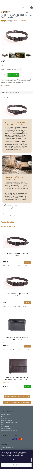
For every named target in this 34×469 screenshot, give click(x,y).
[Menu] (31, 7)
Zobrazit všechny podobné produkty (17, 396)
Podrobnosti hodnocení (20, 20)
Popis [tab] (3, 92)
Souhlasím (16, 465)
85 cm (4, 266)
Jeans (9, 208)
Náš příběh (3, 416)
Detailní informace (5, 85)
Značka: (7, 22)
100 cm (19, 266)
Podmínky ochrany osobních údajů (9, 430)
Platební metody (5, 426)
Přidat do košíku (13, 75)
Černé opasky (15, 208)
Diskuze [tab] (17, 92)
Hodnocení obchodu (6, 414)
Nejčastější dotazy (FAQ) (7, 420)
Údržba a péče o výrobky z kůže (9, 422)
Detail (27, 262)
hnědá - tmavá (20, 350)
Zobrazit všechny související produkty (17, 402)
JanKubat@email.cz (8, 447)
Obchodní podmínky (6, 428)
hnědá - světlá (11, 350)
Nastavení (16, 460)
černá (4, 350)
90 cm (9, 266)
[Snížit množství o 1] (7, 76)
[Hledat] (23, 7)
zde (22, 456)
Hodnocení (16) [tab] (10, 92)
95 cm (14, 266)
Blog (2, 424)
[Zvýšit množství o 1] (7, 74)
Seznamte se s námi (6, 418)
